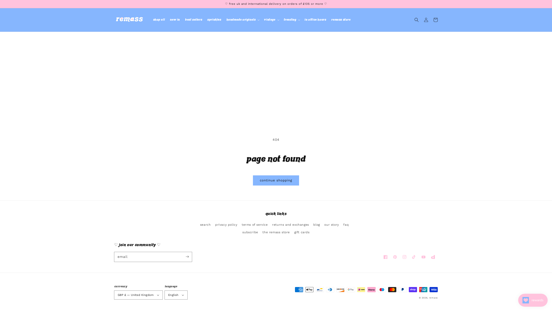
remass (433, 298)
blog (316, 224)
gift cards (302, 232)
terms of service (255, 224)
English (173, 295)
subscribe (250, 232)
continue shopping (276, 180)
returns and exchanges (290, 224)
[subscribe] (187, 257)
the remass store (276, 232)
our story (331, 224)
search (205, 224)
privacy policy (226, 224)
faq (346, 224)
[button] (243, 19)
